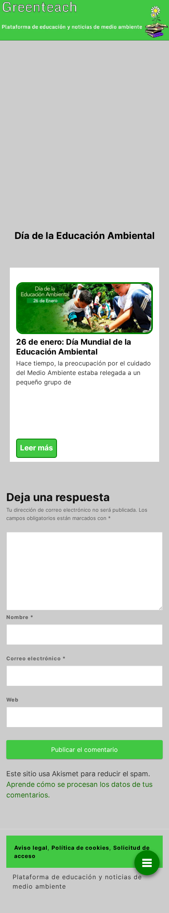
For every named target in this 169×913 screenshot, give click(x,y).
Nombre (19, 617)
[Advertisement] (84, 128)
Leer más (36, 447)
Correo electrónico (36, 658)
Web (12, 699)
